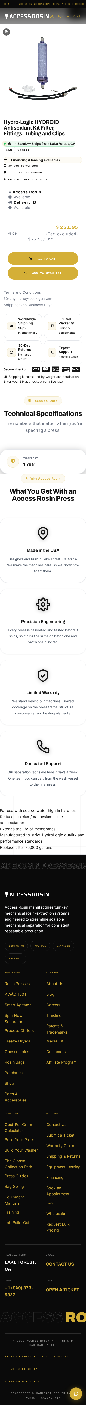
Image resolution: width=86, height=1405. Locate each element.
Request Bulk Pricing (58, 1227)
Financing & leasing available (35, 160)
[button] (43, 258)
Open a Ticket (62, 1289)
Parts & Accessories (16, 1096)
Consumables (17, 1051)
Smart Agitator (18, 1004)
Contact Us (56, 1124)
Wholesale (55, 1213)
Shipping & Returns (63, 1156)
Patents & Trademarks (57, 1029)
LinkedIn (63, 945)
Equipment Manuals (14, 1200)
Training (12, 1212)
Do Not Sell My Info (23, 1369)
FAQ (50, 1203)
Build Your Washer (21, 1150)
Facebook (15, 958)
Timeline (53, 1015)
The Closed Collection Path (18, 1163)
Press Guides (16, 1175)
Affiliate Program (61, 1062)
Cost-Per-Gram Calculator (18, 1127)
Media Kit (54, 1041)
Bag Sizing (14, 1186)
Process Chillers (19, 1030)
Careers (53, 1004)
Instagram (16, 945)
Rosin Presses (17, 983)
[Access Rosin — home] (43, 894)
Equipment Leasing (63, 1166)
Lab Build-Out (17, 1222)
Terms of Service (20, 1356)
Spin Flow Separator (13, 1018)
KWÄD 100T (16, 994)
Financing (55, 1177)
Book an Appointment (57, 1191)
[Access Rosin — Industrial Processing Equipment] (27, 16)
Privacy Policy (55, 1356)
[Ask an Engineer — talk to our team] (76, 1394)
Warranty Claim (60, 1145)
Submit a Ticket (60, 1135)
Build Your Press (19, 1139)
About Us (54, 983)
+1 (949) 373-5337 (19, 1291)
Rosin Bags (15, 1062)
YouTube (40, 945)
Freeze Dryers (17, 1041)
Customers (56, 1051)
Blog (50, 994)
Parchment (14, 1072)
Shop (9, 1083)
